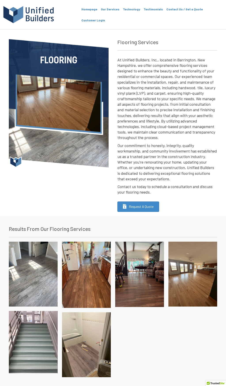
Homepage (89, 9)
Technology (131, 9)
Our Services (110, 9)
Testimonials (153, 9)
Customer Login (93, 20)
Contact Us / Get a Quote (184, 9)
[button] (138, 206)
